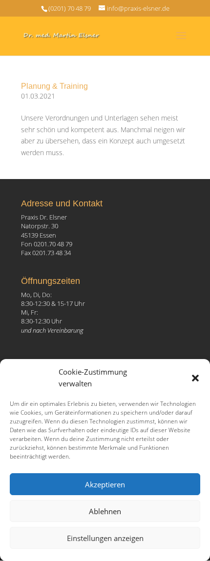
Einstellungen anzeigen (105, 538)
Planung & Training (54, 86)
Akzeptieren (105, 484)
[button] (195, 378)
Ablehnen (105, 511)
